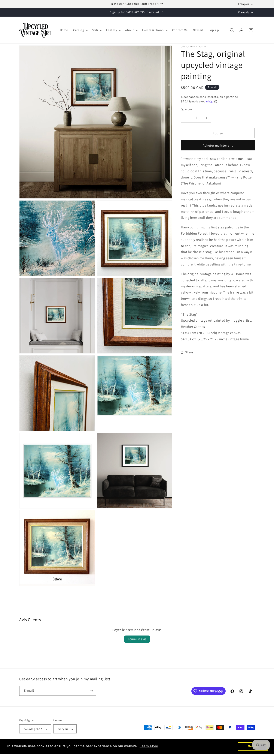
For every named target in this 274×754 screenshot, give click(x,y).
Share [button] (189, 352)
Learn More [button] (149, 746)
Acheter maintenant (218, 145)
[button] (80, 29)
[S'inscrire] (91, 691)
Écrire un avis (137, 639)
